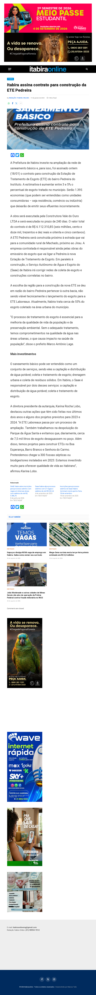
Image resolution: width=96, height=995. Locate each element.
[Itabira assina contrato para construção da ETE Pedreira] (48, 129)
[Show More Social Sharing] (21, 103)
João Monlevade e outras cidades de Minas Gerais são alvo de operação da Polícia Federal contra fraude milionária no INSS (26, 595)
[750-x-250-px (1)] (48, 18)
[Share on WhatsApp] (9, 103)
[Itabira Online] (48, 69)
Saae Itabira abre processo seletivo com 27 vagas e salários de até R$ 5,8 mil (45, 488)
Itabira (10, 79)
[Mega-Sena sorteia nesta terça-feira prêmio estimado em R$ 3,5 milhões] (69, 534)
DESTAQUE (10, 549)
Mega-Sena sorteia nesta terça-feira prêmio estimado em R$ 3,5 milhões (69, 553)
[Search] (86, 69)
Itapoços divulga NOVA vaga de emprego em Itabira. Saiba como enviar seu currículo (26, 553)
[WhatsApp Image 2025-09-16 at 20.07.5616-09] (24, 865)
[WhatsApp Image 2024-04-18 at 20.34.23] (24, 801)
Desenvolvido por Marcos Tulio (66, 987)
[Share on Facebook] (12, 103)
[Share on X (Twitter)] (16, 103)
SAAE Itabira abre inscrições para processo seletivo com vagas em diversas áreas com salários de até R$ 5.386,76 (20, 491)
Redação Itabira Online (19, 98)
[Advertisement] (48, 710)
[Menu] (9, 69)
